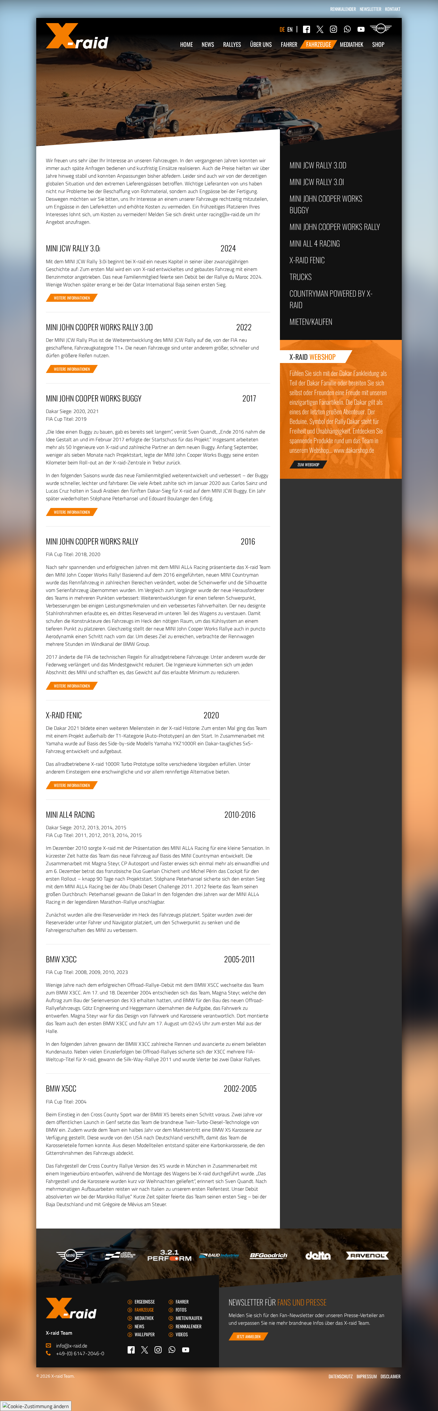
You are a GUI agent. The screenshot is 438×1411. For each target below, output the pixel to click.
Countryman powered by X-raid (331, 298)
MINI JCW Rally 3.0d (318, 165)
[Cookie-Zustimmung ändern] (36, 1406)
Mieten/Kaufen (311, 321)
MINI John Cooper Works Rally (335, 226)
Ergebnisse (145, 1301)
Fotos (181, 1309)
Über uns (261, 44)
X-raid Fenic (307, 260)
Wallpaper (145, 1334)
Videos (182, 1334)
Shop (378, 44)
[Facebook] (306, 29)
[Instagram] (333, 29)
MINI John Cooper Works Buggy (326, 203)
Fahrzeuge (318, 44)
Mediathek (351, 44)
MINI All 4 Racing (315, 243)
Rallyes (232, 44)
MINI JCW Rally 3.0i (317, 181)
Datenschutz (341, 1376)
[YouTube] (361, 29)
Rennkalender (343, 8)
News (208, 44)
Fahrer (289, 44)
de (282, 29)
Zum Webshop (308, 464)
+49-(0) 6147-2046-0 (80, 1353)
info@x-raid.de (71, 1345)
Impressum (367, 1376)
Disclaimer (390, 1376)
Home (186, 44)
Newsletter (370, 8)
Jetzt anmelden (248, 1336)
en (290, 29)
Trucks (301, 276)
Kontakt (392, 8)
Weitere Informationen (72, 297)
